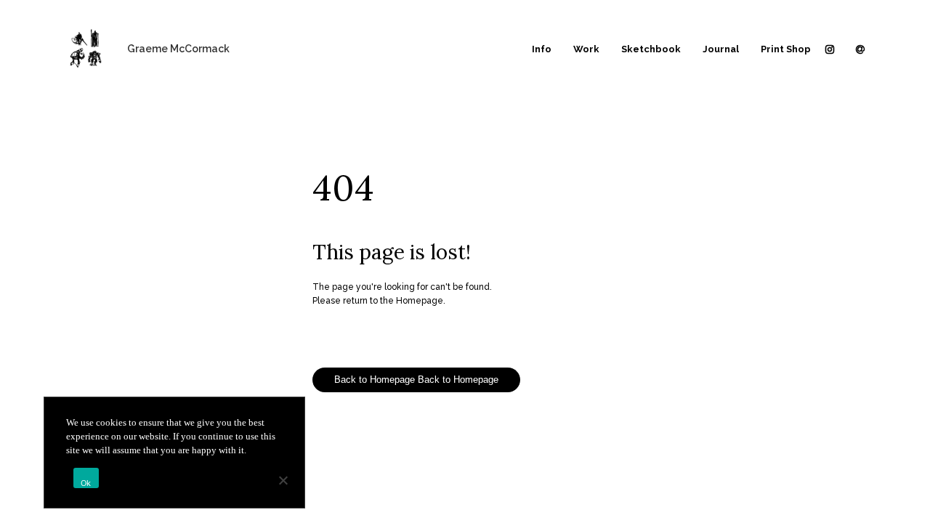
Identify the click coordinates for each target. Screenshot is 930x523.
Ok (86, 483)
